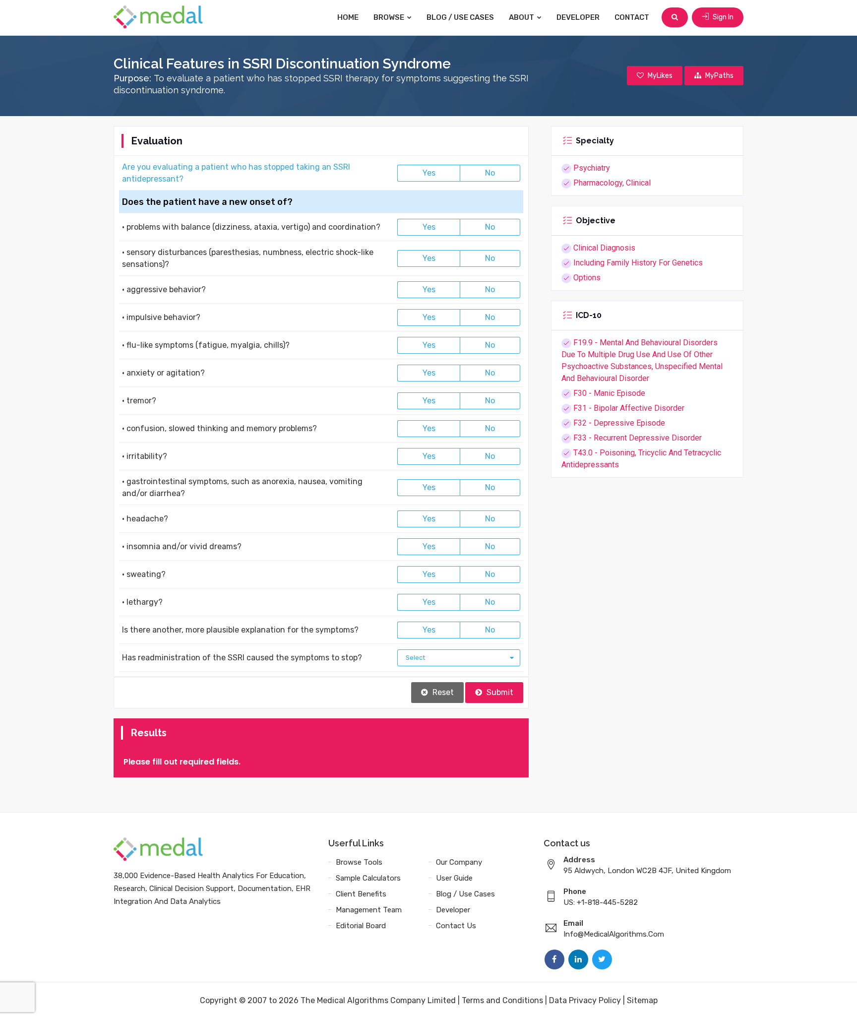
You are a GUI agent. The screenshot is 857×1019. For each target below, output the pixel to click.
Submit (499, 692)
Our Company (459, 862)
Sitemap (642, 1000)
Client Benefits (361, 894)
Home (348, 17)
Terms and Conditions (502, 1000)
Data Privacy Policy (585, 1000)
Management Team (369, 909)
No (490, 173)
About (522, 17)
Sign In (722, 17)
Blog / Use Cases (460, 17)
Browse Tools (359, 862)
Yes (429, 173)
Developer (578, 17)
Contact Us (456, 925)
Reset (442, 692)
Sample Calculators (368, 878)
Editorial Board (361, 925)
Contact (631, 17)
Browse (389, 17)
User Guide (454, 878)
